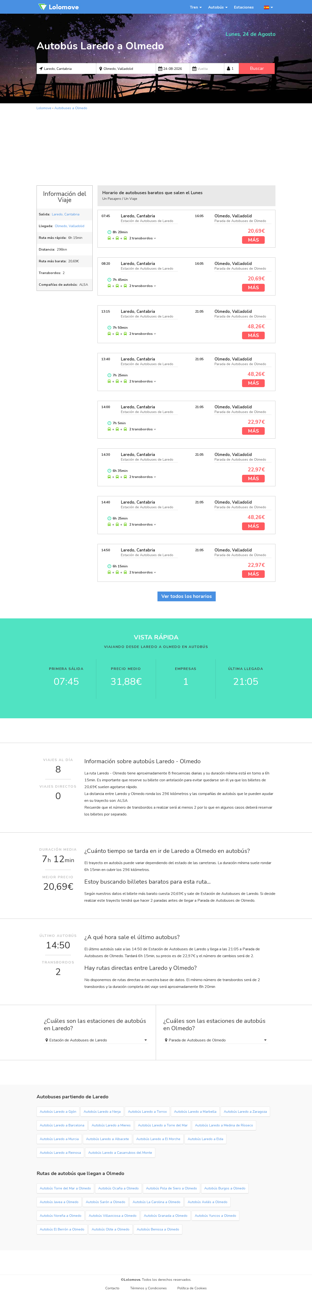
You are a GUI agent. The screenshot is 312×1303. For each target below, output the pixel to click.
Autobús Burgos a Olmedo (224, 1188)
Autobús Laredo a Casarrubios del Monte (120, 1152)
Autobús (216, 7)
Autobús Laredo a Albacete (107, 1139)
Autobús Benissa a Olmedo (158, 1229)
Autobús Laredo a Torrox (147, 1111)
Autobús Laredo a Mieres (111, 1125)
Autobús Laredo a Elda (205, 1139)
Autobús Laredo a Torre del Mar (163, 1125)
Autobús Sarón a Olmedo (105, 1202)
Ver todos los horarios (186, 596)
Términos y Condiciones (148, 1288)
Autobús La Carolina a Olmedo (156, 1202)
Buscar (257, 68)
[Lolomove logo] (58, 6)
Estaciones (244, 7)
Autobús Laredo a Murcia (59, 1139)
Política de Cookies (192, 1288)
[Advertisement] (156, 147)
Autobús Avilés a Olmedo (207, 1202)
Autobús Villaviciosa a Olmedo (112, 1215)
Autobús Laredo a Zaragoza (245, 1111)
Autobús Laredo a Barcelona (62, 1125)
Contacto (112, 1288)
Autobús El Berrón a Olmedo (62, 1229)
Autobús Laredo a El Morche (158, 1139)
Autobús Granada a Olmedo (165, 1215)
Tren (194, 7)
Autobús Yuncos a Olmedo (215, 1215)
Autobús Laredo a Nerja (102, 1111)
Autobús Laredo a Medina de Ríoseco (224, 1125)
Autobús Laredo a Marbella (195, 1111)
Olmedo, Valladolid (69, 226)
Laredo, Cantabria (65, 214)
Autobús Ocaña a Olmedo (118, 1188)
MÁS (253, 240)
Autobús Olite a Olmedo (110, 1229)
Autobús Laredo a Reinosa (60, 1152)
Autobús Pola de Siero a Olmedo (171, 1188)
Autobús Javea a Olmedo (59, 1202)
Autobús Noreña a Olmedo (60, 1215)
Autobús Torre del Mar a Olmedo (65, 1188)
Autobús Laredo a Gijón (58, 1111)
